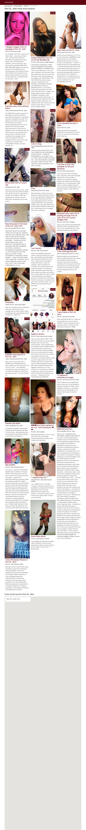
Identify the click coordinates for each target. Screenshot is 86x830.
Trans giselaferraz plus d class (67, 124)
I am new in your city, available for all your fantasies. (66, 166)
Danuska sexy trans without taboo (17, 107)
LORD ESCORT (9, 2)
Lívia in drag (36, 144)
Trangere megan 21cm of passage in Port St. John (15, 48)
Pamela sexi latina (12, 423)
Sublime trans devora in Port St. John (15, 356)
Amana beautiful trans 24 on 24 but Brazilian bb (41, 59)
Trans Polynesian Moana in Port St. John (16, 561)
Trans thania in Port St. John (66, 313)
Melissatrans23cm (64, 429)
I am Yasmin (36, 248)
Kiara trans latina (38, 536)
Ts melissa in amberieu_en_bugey (65, 376)
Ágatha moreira (37, 334)
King (33, 188)
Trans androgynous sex (67, 251)
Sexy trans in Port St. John (68, 50)
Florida (26, 6)
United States (18, 6)
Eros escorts (8, 6)
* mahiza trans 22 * (39, 477)
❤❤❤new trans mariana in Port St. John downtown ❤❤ (42, 427)
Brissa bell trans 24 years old (16, 184)
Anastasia (9, 302)
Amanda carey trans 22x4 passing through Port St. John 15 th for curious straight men (68, 216)
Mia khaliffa (10, 465)
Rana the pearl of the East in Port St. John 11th (16, 225)
